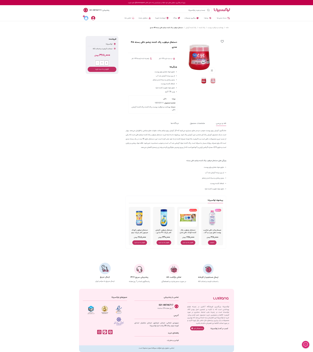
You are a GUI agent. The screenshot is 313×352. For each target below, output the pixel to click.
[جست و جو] (208, 10)
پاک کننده (202, 27)
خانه (227, 27)
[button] (188, 242)
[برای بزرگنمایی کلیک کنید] (212, 70)
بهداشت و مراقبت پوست (215, 27)
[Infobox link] (96, 10)
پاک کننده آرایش (191, 27)
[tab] (221, 123)
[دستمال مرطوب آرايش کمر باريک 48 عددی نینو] (164, 218)
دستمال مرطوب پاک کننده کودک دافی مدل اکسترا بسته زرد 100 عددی (188, 232)
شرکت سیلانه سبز (154, 348)
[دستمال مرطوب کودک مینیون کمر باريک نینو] (140, 218)
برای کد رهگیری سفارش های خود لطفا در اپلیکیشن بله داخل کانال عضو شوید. (156, 2)
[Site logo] (222, 10)
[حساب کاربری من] (93, 18)
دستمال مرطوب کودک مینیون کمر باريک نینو (139, 231)
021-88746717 (166, 305)
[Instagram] (99, 332)
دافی (165, 99)
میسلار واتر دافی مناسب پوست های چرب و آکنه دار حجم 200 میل (212, 232)
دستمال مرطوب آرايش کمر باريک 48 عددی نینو (163, 232)
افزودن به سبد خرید (102, 69)
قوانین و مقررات (173, 340)
